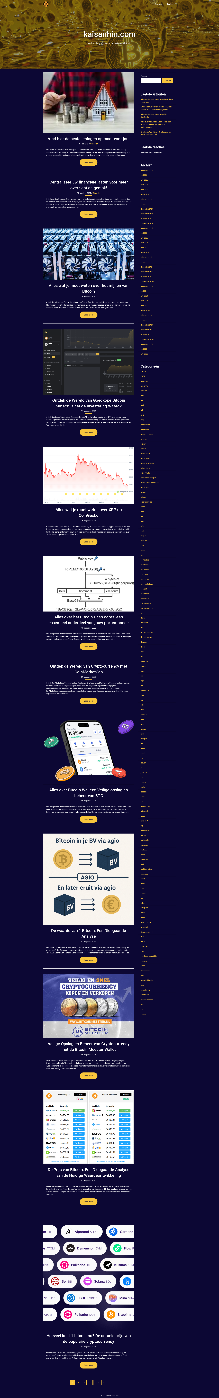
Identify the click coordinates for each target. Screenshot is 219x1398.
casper (143, 536)
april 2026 (145, 190)
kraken (143, 787)
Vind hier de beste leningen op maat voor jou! (89, 138)
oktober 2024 (146, 277)
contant (144, 589)
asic (142, 415)
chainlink (144, 541)
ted (142, 898)
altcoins (144, 391)
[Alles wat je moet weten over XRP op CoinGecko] (88, 475)
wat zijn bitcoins (147, 980)
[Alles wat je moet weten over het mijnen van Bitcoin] (88, 254)
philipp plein (145, 840)
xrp (142, 1009)
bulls (142, 521)
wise (142, 985)
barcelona (145, 429)
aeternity (144, 386)
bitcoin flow (145, 468)
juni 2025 (144, 238)
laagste (144, 792)
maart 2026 (145, 194)
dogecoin (144, 642)
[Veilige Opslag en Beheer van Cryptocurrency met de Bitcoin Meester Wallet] (88, 1006)
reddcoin (144, 874)
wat (142, 975)
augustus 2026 (147, 170)
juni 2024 (144, 296)
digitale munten (147, 632)
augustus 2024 (147, 286)
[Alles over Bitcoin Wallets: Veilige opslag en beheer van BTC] (88, 749)
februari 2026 (146, 199)
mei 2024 (144, 301)
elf (142, 657)
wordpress (145, 995)
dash (143, 618)
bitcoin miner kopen (148, 478)
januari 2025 (146, 262)
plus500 (144, 850)
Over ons (158, 4)
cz (142, 613)
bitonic (143, 497)
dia (142, 628)
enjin (142, 671)
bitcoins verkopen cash (150, 483)
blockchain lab (146, 502)
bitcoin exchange (147, 463)
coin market (145, 565)
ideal (142, 753)
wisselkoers (145, 990)
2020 (143, 376)
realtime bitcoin (147, 869)
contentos (145, 594)
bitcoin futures (146, 473)
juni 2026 (144, 180)
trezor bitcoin (146, 922)
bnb (142, 512)
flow (142, 710)
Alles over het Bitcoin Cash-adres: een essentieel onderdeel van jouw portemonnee (156, 124)
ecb (142, 652)
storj (142, 888)
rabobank (144, 859)
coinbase (144, 574)
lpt (142, 801)
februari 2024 (146, 315)
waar (143, 966)
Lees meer (88, 162)
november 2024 (147, 272)
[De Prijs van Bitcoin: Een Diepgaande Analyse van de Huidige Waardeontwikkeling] (88, 1127)
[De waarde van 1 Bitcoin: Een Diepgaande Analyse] (88, 879)
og (142, 826)
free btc (144, 714)
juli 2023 (144, 349)
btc (142, 516)
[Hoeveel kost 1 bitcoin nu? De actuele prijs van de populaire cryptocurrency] (88, 1273)
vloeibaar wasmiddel (149, 956)
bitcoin (143, 449)
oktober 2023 (146, 335)
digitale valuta (146, 637)
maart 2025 (145, 252)
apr (142, 400)
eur (142, 700)
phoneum (144, 845)
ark (142, 410)
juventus (144, 772)
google (143, 729)
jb (141, 768)
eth (142, 686)
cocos (143, 550)
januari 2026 (146, 204)
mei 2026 (144, 185)
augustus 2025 (147, 228)
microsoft (145, 811)
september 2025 (147, 223)
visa (142, 951)
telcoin (143, 903)
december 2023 (147, 325)
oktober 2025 (146, 219)
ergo (142, 681)
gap (142, 719)
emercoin (144, 661)
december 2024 (147, 267)
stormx (143, 893)
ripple (143, 884)
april (142, 405)
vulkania (144, 961)
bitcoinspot (145, 487)
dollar (143, 647)
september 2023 (147, 339)
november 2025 (147, 214)
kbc (142, 777)
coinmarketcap (147, 584)
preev (143, 855)
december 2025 (147, 209)
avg (142, 420)
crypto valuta (146, 603)
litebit (143, 797)
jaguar (143, 763)
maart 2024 (145, 310)
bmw (143, 507)
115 (96, 1382)
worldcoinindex (147, 1000)
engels (143, 666)
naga (143, 816)
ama (142, 396)
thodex (143, 917)
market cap (145, 806)
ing (142, 758)
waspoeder (145, 971)
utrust (143, 942)
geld (142, 724)
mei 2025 (144, 243)
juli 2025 (144, 233)
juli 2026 (144, 175)
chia (142, 545)
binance (144, 439)
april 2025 (145, 248)
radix (143, 864)
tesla (143, 913)
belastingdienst (147, 434)
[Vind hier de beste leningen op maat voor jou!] (88, 102)
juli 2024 (144, 291)
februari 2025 (146, 257)
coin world (145, 570)
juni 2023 (144, 354)
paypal (143, 835)
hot (142, 743)
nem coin (144, 821)
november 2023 (147, 330)
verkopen (144, 946)
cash (142, 531)
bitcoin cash (145, 458)
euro (142, 705)
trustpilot (144, 927)
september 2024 (147, 281)
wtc (142, 1004)
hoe (142, 734)
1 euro (143, 371)
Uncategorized (146, 932)
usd (142, 937)
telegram (144, 908)
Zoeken (144, 76)
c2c (142, 526)
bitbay (143, 444)
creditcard (145, 599)
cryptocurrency (147, 608)
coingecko (145, 579)
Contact (170, 4)
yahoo (143, 1014)
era (142, 676)
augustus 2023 (147, 344)
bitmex (143, 492)
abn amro (144, 381)
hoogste (144, 739)
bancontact (145, 425)
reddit (143, 879)
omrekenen (145, 830)
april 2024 (145, 306)
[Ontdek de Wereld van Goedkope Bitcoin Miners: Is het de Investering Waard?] (88, 362)
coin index (145, 560)
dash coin (144, 623)
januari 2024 (146, 320)
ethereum (145, 690)
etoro (143, 695)
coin (142, 555)
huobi (143, 748)
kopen (143, 782)
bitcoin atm (145, 454)
